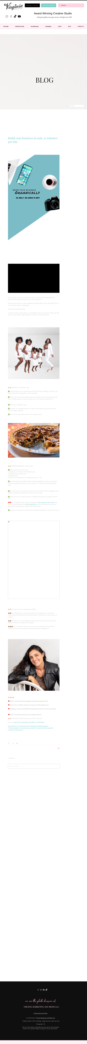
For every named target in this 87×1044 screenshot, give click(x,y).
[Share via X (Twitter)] (13, 743)
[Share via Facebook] (9, 743)
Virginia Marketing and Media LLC (45, 1018)
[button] (60, 26)
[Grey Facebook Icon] (38, 990)
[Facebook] (11, 16)
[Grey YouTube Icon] (44, 990)
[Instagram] (6, 16)
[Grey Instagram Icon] (41, 990)
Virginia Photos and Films (41, 1013)
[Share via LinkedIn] (17, 743)
